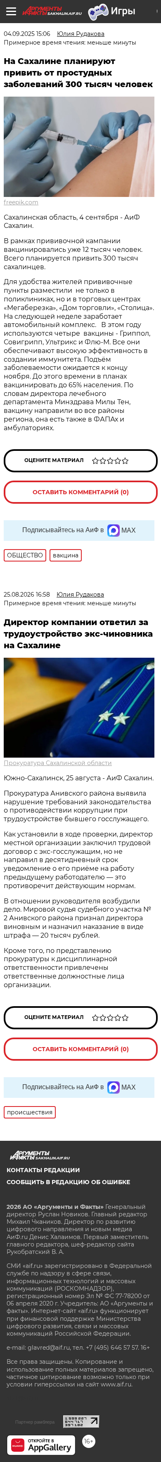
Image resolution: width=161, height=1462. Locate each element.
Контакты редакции (43, 1170)
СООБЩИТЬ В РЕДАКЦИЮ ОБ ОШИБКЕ (68, 1182)
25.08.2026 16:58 (27, 594)
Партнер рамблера (34, 1421)
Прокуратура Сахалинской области (58, 763)
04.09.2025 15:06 (27, 34)
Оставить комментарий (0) (81, 492)
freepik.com (21, 202)
